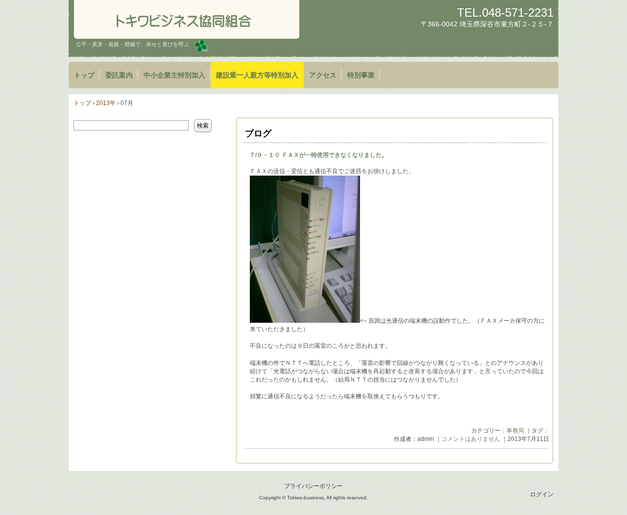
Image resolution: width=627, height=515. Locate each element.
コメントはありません (470, 439)
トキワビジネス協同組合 (186, 19)
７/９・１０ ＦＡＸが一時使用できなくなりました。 (318, 155)
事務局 (515, 430)
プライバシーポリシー (313, 486)
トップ (84, 75)
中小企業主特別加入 (174, 75)
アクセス (323, 75)
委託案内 (119, 75)
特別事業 (361, 75)
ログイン (542, 494)
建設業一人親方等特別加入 (257, 75)
